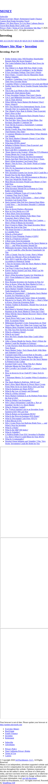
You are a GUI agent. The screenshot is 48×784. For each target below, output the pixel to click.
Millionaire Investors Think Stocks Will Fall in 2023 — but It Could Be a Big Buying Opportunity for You (26, 250)
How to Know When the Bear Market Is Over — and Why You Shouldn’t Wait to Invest (25, 285)
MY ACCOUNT (7, 41)
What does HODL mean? (15, 143)
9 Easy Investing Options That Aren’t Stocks (23, 72)
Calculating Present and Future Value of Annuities (25, 298)
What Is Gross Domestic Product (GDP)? (22, 236)
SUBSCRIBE (38, 41)
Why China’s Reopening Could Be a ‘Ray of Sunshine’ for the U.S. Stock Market (23, 403)
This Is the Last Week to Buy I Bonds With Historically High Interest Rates (22, 92)
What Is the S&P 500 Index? (16, 430)
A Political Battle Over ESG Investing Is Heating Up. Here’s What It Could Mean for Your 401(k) (25, 435)
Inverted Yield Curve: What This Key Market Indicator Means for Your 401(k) (23, 365)
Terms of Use (17, 28)
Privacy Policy (6, 28)
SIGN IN (18, 41)
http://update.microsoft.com (11, 725)
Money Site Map (11, 46)
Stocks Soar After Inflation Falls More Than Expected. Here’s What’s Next (23, 217)
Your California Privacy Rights (17, 751)
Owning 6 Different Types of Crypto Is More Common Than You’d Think (23, 194)
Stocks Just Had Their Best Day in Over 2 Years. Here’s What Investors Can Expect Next (25, 160)
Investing (31, 46)
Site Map (37, 28)
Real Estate (9, 731)
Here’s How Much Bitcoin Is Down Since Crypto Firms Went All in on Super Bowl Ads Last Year (25, 385)
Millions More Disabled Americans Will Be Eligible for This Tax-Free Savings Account (26, 328)
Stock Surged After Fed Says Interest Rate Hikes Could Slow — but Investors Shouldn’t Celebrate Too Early (25, 204)
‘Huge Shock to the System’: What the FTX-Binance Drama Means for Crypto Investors (26, 153)
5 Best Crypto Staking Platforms (18, 186)
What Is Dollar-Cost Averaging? (18, 400)
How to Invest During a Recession (19, 209)
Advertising (28, 28)
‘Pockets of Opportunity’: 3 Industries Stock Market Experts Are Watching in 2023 (26, 294)
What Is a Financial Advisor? (17, 239)
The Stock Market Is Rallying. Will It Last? (22, 382)
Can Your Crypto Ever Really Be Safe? (21, 268)
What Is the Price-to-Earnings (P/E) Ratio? (22, 416)
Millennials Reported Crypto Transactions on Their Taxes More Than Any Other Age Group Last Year (25, 324)
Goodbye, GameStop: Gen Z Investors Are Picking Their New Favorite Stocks (25, 80)
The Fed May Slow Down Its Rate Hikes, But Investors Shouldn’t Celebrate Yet (23, 121)
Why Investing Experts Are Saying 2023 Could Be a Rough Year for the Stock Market (26, 174)
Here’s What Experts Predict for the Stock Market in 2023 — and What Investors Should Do (26, 244)
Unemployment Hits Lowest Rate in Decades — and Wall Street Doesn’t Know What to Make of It (26, 356)
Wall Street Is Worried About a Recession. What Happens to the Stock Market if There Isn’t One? (25, 310)
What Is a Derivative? (14, 234)
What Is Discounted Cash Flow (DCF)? (21, 418)
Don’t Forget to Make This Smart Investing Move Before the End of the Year (25, 226)
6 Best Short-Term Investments (17, 214)
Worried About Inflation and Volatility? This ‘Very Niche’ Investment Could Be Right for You (25, 442)
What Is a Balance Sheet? (15, 332)
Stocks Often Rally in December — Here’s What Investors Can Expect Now (25, 199)
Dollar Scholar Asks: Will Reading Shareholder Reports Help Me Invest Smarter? (24, 60)
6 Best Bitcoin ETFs (13, 421)
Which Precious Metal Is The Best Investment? (24, 157)
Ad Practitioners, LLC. (24, 760)
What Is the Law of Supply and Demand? (22, 391)
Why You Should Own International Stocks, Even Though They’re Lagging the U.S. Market (25, 107)
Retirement (9, 738)
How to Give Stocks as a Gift (17, 211)
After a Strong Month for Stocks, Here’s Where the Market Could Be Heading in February (25, 342)
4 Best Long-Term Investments (17, 241)
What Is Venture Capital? (15, 407)
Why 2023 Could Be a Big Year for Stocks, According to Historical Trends (22, 260)
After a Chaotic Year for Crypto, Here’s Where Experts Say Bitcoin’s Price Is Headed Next (24, 255)
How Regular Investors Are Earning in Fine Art (24, 282)
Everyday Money (12, 729)
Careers (8, 756)
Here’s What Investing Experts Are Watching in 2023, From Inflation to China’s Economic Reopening (24, 277)
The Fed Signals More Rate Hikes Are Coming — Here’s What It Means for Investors (25, 221)
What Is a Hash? (11, 428)
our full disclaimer (29, 778)
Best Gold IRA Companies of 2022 (19, 150)
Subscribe (4, 16)
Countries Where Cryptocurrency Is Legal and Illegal (26, 84)
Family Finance (11, 733)
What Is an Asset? (12, 334)
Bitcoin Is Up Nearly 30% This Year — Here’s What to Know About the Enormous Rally (26, 301)
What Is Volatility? (12, 432)
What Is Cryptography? (14, 439)
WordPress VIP (9, 783)
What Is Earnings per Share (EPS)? (19, 389)
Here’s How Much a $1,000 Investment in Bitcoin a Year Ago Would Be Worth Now (26, 178)
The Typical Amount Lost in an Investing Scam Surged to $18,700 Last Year (24, 410)
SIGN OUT (27, 41)
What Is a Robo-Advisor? (15, 393)
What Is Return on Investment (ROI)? (20, 414)
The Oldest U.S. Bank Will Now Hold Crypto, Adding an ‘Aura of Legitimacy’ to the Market (24, 69)
